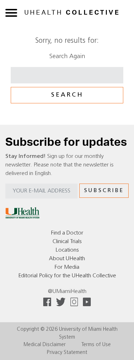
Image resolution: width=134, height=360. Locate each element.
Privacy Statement (67, 352)
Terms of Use (96, 345)
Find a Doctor (67, 233)
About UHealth (67, 259)
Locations (67, 250)
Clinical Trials (67, 242)
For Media (67, 267)
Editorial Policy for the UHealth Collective (67, 276)
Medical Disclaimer (45, 345)
